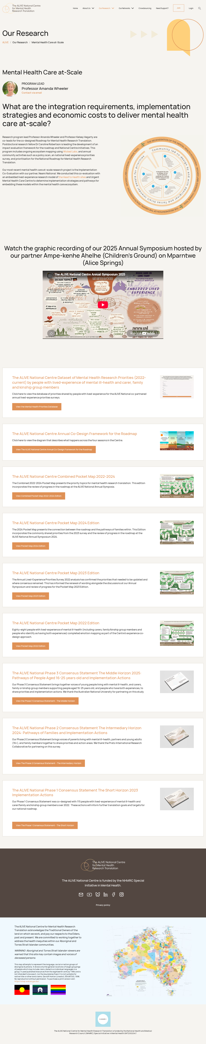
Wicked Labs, (70, 151)
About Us (86, 8)
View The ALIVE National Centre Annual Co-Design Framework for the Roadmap (54, 449)
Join (178, 8)
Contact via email (32, 92)
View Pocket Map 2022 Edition (30, 646)
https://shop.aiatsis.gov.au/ (26, 981)
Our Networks (124, 8)
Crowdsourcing (145, 8)
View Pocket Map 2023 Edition (30, 595)
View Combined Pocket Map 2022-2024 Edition (38, 495)
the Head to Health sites (72, 177)
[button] (200, 8)
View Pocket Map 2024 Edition (30, 545)
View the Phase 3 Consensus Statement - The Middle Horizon (45, 700)
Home (75, 8)
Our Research (104, 8)
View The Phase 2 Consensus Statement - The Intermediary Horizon (48, 763)
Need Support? (162, 8)
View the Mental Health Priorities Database (37, 406)
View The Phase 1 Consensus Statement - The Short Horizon (45, 825)
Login (191, 8)
